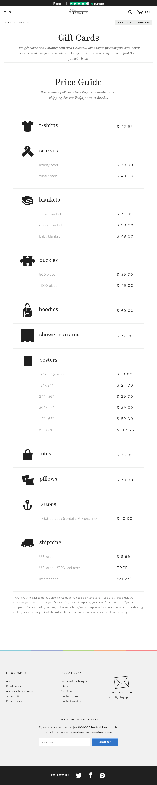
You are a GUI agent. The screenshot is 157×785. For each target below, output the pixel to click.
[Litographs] (78, 12)
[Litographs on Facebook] (90, 775)
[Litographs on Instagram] (102, 775)
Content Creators (71, 700)
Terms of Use (13, 695)
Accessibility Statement (20, 690)
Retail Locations (15, 685)
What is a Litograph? (134, 22)
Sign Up (105, 742)
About (9, 681)
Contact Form (69, 695)
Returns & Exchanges (74, 681)
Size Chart (67, 690)
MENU (9, 12)
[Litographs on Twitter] (79, 775)
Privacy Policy (14, 700)
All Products (18, 22)
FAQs (79, 98)
